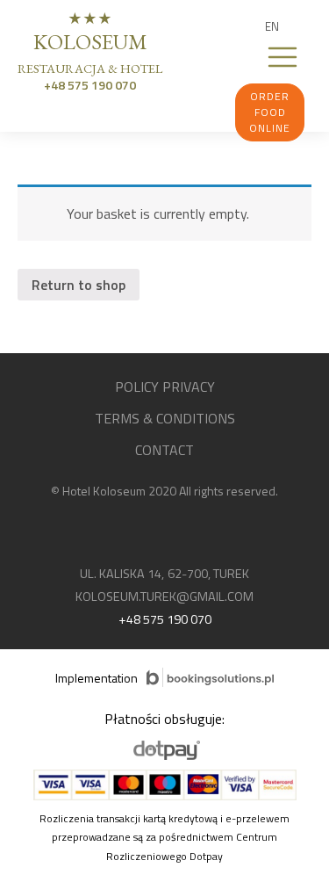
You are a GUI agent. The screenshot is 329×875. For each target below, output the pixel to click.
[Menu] (282, 57)
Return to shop (78, 284)
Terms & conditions (165, 418)
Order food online (269, 112)
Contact (164, 449)
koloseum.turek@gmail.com (164, 596)
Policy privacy (165, 386)
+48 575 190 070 (90, 85)
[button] (272, 26)
